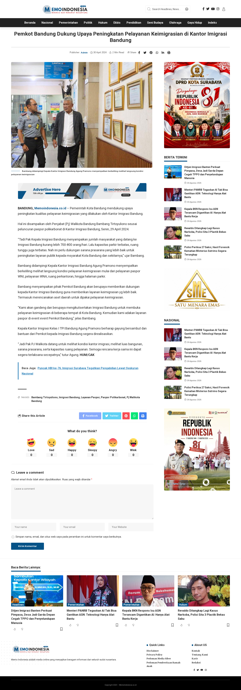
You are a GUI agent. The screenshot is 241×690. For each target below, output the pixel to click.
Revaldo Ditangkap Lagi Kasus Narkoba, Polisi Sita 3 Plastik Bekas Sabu (205, 232)
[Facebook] (203, 9)
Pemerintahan (76, 604)
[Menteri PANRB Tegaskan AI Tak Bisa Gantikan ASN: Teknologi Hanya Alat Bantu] (173, 194)
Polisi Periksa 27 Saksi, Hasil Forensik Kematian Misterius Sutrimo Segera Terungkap (207, 251)
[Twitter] (207, 9)
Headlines (18, 604)
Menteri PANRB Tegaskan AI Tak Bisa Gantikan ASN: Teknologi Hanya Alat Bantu (206, 193)
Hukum (183, 604)
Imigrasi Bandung (69, 397)
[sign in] (223, 9)
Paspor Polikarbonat (113, 397)
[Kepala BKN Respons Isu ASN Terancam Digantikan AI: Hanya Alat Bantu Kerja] (173, 213)
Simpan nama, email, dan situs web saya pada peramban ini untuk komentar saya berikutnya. (69, 536)
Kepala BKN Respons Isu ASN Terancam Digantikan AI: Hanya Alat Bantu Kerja (205, 213)
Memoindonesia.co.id (50, 208)
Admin (84, 52)
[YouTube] (213, 9)
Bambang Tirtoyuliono (44, 397)
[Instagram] (218, 9)
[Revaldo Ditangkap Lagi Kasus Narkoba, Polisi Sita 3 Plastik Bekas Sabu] (173, 233)
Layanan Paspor (90, 397)
